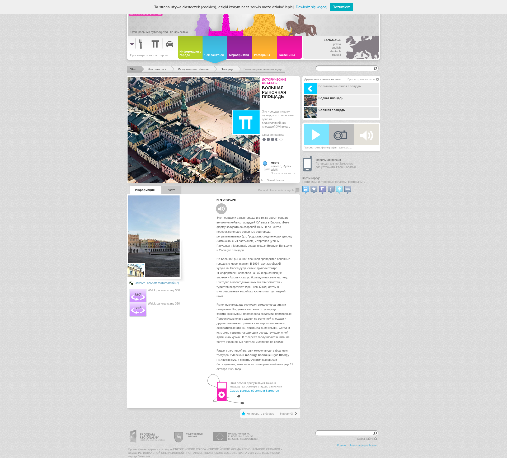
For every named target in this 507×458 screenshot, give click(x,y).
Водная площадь (330, 98)
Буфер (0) (286, 413)
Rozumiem (341, 7)
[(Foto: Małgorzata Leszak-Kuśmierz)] (154, 236)
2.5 (271, 139)
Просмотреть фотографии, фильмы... (328, 147)
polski (337, 44)
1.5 (267, 139)
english (336, 47)
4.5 (280, 139)
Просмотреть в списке (361, 79)
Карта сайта (365, 438)
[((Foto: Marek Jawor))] (136, 270)
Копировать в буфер (260, 413)
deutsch (335, 51)
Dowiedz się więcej (311, 7)
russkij (336, 54)
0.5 (263, 139)
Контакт (342, 445)
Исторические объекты (274, 81)
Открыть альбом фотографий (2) (157, 282)
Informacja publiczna (363, 445)
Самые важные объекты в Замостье (254, 390)
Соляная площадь (331, 109)
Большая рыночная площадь (339, 86)
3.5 (276, 139)
